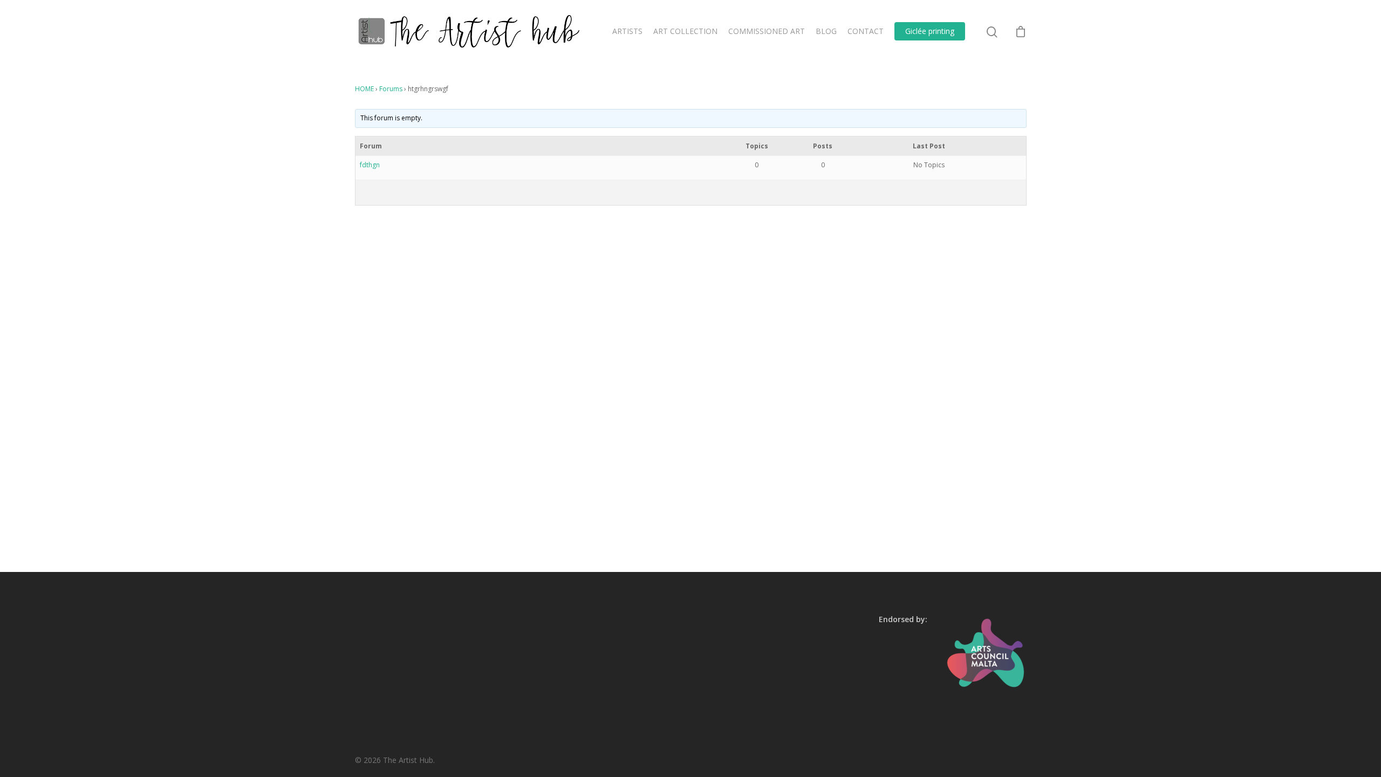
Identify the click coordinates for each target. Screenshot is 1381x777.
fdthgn (370, 164)
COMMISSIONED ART (766, 31)
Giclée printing (929, 31)
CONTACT (865, 31)
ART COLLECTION (685, 31)
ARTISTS (627, 31)
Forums (390, 88)
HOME (364, 88)
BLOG (826, 31)
